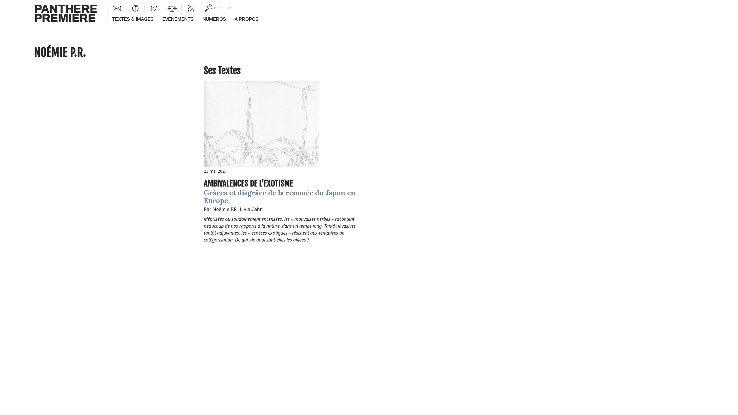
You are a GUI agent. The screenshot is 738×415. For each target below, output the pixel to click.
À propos (247, 19)
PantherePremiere (65, 12)
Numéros (214, 19)
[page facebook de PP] (135, 8)
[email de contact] (117, 8)
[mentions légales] (172, 8)
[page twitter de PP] (154, 8)
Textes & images (133, 19)
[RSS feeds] (191, 8)
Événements (178, 19)
